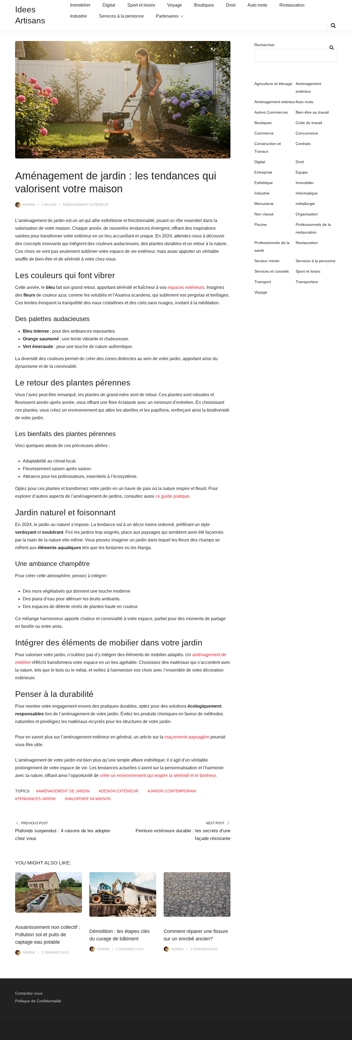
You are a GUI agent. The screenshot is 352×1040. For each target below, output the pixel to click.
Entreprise (263, 172)
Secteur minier (267, 261)
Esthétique (263, 182)
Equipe (302, 172)
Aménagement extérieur (85, 205)
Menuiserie (264, 203)
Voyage (174, 5)
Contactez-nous (29, 993)
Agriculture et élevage (273, 83)
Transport (262, 282)
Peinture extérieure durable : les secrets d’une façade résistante (183, 834)
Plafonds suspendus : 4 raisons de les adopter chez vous (62, 834)
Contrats (303, 143)
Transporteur (307, 282)
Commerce (264, 133)
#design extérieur (118, 791)
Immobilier (80, 5)
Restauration (291, 5)
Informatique (307, 193)
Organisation (307, 214)
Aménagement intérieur (274, 102)
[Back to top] (346, 1034)
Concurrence (307, 133)
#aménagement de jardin (62, 791)
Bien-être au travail (312, 112)
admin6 (29, 205)
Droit (230, 5)
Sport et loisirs (141, 5)
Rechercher (264, 45)
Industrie (78, 16)
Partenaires (167, 16)
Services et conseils (271, 271)
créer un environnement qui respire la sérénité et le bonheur (158, 775)
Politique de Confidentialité (38, 1001)
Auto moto (257, 5)
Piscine (260, 224)
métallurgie (305, 203)
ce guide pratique (172, 496)
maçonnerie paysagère (186, 737)
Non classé (264, 214)
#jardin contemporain (172, 791)
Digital (109, 5)
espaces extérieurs (185, 287)
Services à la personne (121, 16)
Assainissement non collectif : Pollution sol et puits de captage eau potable (47, 934)
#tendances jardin (35, 799)
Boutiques (204, 5)
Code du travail (309, 123)
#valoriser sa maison (88, 799)
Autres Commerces (271, 112)
